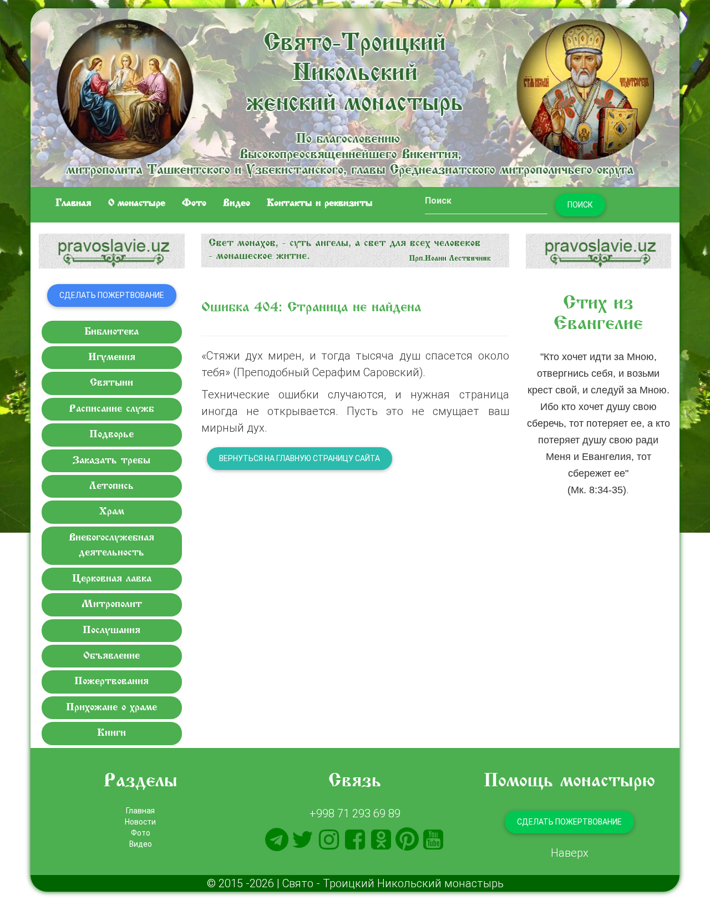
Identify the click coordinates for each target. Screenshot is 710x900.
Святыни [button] (111, 383)
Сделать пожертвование (111, 295)
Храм (111, 512)
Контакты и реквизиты (320, 204)
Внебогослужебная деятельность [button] (111, 545)
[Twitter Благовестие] (303, 839)
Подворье (111, 434)
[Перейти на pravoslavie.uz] (112, 251)
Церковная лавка (111, 579)
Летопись (111, 486)
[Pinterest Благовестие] (407, 839)
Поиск (580, 205)
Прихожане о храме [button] (111, 707)
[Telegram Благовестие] (277, 839)
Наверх (570, 852)
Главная (73, 204)
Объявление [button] (111, 656)
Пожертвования (111, 681)
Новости (140, 822)
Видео (236, 204)
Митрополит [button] (112, 604)
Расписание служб (111, 409)
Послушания (111, 630)
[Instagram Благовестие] (329, 839)
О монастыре (136, 204)
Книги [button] (111, 733)
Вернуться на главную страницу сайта (299, 458)
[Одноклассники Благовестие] (381, 839)
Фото (194, 204)
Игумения (111, 357)
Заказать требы (111, 461)
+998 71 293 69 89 (355, 813)
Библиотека (111, 332)
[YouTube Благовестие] (433, 839)
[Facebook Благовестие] (355, 839)
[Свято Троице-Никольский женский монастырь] (355, 96)
